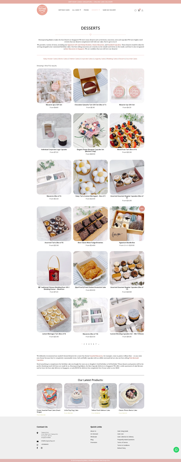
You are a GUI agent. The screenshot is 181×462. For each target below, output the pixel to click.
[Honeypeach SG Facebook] (38, 448)
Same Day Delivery (109, 10)
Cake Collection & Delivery (125, 437)
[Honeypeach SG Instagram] (42, 448)
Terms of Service (122, 442)
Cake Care (120, 434)
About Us (93, 431)
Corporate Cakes (87, 59)
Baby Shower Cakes (50, 59)
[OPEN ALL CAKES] (80, 10)
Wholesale (93, 437)
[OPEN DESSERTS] (99, 10)
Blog (91, 439)
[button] (135, 11)
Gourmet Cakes (131, 59)
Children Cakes (74, 59)
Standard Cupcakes (114, 45)
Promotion (93, 442)
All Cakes (75, 10)
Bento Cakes (63, 59)
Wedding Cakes (112, 59)
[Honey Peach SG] (42, 10)
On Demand (94, 434)
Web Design (103, 460)
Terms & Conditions (123, 445)
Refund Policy (121, 448)
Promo (86, 10)
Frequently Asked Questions (125, 439)
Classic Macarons (98, 45)
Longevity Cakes (99, 59)
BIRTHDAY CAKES (64, 10)
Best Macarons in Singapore (74, 49)
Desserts (95, 10)
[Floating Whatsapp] (176, 450)
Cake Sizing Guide (122, 431)
